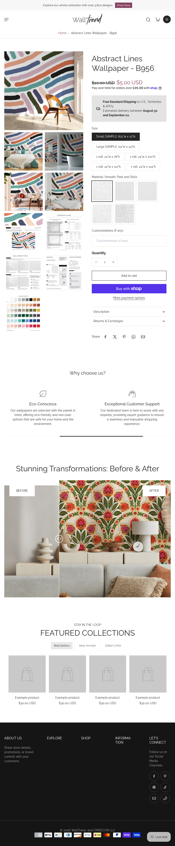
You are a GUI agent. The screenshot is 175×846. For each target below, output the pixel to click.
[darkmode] (167, 19)
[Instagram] (154, 787)
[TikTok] (165, 787)
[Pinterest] (165, 776)
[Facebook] (154, 776)
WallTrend (78, 830)
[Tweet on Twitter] (115, 336)
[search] (148, 19)
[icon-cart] (157, 19)
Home (62, 33)
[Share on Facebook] (105, 336)
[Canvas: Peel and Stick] (124, 191)
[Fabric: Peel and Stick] (147, 191)
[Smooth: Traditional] (102, 214)
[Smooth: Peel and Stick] (102, 191)
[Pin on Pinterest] (124, 336)
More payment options (129, 298)
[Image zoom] (43, 90)
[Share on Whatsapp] (133, 336)
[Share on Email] (143, 336)
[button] (129, 276)
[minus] (96, 262)
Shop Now (123, 5)
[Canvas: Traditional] (124, 214)
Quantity (99, 253)
